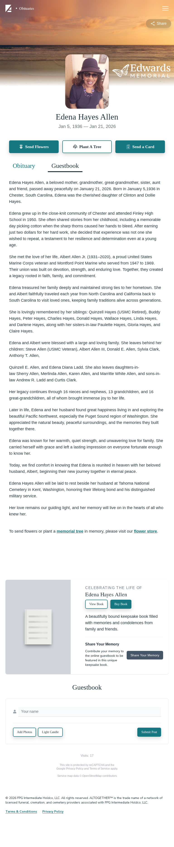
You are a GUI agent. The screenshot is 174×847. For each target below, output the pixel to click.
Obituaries (26, 8)
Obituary (24, 165)
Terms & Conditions (21, 811)
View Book (96, 604)
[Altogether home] (9, 8)
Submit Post (149, 732)
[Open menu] (165, 8)
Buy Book (120, 604)
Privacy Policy (74, 768)
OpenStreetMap (92, 775)
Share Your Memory (144, 655)
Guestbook (65, 165)
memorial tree (70, 531)
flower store (145, 531)
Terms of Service (99, 768)
